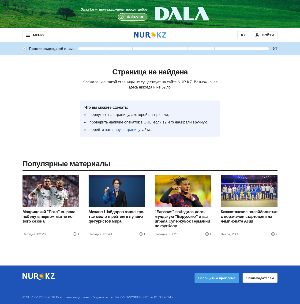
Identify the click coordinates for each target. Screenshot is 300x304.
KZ (243, 35)
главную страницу (124, 130)
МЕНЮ (38, 35)
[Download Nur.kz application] (150, 14)
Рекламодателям (260, 278)
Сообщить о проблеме (216, 278)
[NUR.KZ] (150, 35)
